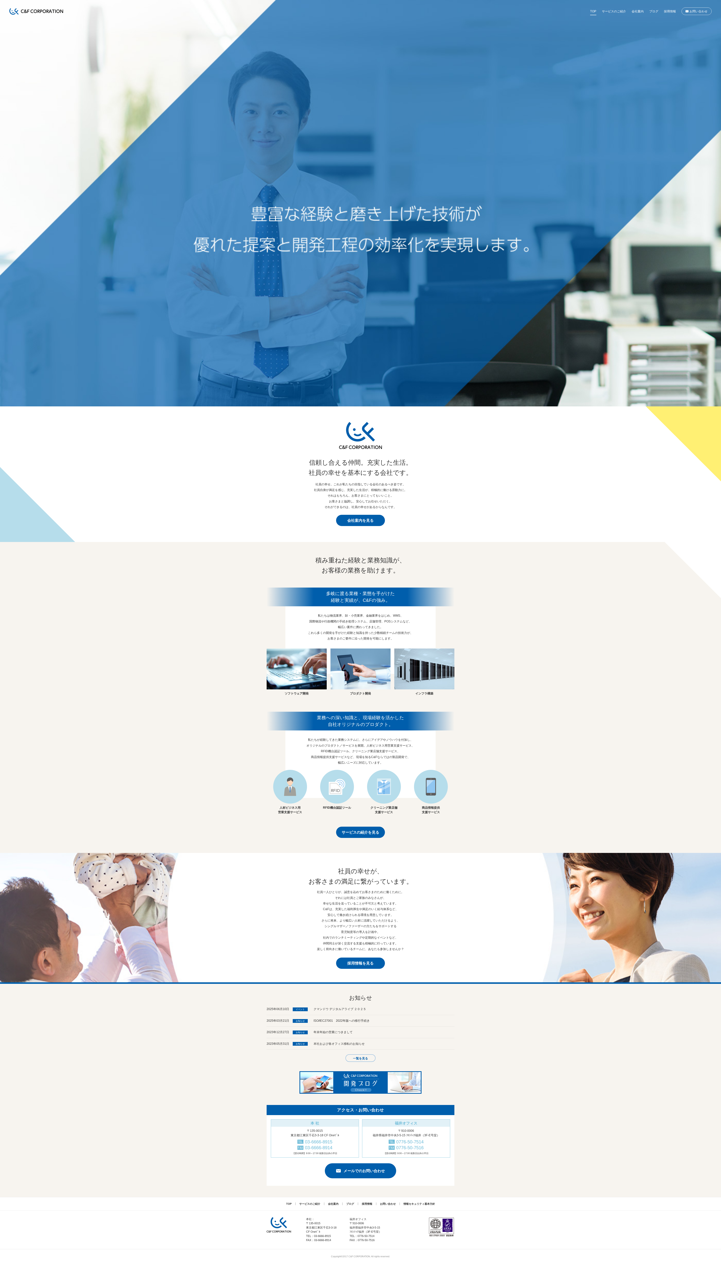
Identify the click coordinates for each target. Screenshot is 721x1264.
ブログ (653, 11)
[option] (360, 203)
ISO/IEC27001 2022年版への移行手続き (342, 1020)
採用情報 (670, 11)
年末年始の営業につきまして (333, 1032)
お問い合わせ (698, 11)
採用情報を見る (360, 963)
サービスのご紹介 (614, 11)
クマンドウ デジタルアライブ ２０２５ (340, 1009)
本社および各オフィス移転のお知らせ (339, 1043)
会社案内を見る (360, 520)
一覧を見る (360, 1058)
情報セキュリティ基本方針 (419, 1203)
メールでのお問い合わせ (364, 1171)
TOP (593, 11)
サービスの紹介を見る (360, 832)
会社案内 (638, 11)
